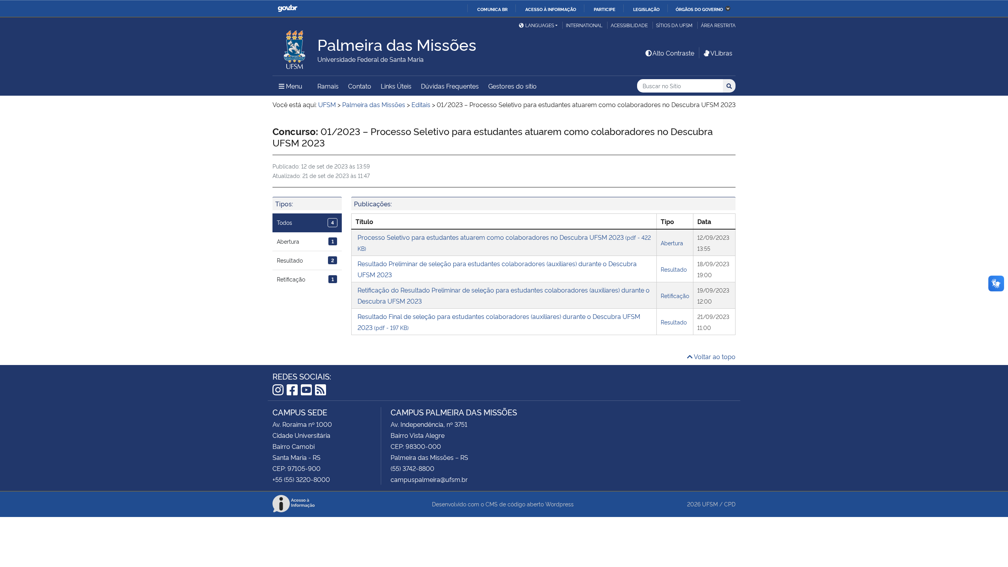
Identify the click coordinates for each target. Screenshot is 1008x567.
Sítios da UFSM (674, 25)
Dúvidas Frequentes (450, 86)
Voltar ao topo (714, 356)
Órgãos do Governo (699, 9)
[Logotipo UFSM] (294, 47)
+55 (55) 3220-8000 (301, 479)
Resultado (305, 260)
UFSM (710, 504)
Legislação (646, 9)
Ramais (328, 86)
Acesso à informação (550, 9)
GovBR (287, 8)
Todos (305, 222)
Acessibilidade (629, 25)
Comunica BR (492, 9)
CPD (730, 504)
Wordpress (559, 504)
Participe (604, 9)
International (584, 25)
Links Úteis (396, 86)
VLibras (721, 52)
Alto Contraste (673, 52)
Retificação (305, 279)
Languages (539, 25)
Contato (359, 86)
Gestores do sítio (512, 86)
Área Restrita (718, 25)
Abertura (305, 241)
